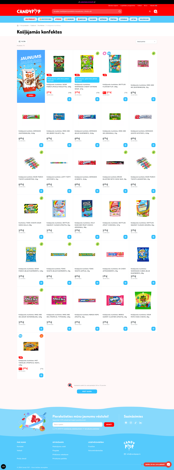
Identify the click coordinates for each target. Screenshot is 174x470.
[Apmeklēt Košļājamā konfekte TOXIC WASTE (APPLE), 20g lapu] (87, 254)
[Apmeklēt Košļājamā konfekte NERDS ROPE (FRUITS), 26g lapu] (87, 300)
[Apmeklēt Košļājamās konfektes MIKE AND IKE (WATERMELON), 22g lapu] (143, 64)
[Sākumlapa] (29, 12)
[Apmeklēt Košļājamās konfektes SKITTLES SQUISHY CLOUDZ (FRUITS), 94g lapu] (59, 209)
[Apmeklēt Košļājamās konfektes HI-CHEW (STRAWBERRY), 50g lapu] (115, 254)
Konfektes (41, 25)
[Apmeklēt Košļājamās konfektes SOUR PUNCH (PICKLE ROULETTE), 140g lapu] (59, 64)
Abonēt (109, 424)
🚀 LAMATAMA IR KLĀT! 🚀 (87, 2)
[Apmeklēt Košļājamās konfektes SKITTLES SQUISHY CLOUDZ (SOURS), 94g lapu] (143, 209)
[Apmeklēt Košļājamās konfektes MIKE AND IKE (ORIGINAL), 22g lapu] (115, 117)
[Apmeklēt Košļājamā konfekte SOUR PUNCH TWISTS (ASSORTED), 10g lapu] (143, 163)
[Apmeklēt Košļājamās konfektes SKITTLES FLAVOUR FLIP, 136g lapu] (115, 64)
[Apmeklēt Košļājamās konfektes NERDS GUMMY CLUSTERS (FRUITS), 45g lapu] (115, 300)
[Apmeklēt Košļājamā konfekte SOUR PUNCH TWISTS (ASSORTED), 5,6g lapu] (31, 163)
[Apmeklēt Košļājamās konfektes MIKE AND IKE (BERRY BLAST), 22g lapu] (59, 117)
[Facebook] (126, 423)
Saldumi (33, 25)
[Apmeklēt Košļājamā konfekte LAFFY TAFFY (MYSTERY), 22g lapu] (59, 163)
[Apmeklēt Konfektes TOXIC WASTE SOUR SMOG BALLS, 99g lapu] (31, 209)
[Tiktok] (136, 423)
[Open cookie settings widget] (3, 466)
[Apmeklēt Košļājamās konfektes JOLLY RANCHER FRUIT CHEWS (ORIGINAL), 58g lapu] (87, 209)
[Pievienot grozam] (69, 99)
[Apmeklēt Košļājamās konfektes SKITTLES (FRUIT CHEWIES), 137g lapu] (115, 209)
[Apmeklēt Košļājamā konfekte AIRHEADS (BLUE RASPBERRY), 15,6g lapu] (87, 117)
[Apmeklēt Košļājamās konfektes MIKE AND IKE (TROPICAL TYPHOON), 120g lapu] (59, 300)
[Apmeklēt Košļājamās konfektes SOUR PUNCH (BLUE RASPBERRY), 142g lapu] (31, 254)
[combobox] (146, 41)
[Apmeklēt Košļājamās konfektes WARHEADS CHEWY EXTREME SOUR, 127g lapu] (87, 64)
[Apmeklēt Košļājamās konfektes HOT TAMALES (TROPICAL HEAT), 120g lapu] (31, 346)
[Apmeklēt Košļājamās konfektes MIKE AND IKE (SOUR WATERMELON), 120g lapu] (31, 300)
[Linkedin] (140, 423)
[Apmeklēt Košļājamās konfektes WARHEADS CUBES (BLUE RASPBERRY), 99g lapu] (143, 254)
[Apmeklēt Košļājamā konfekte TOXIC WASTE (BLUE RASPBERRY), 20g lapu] (59, 254)
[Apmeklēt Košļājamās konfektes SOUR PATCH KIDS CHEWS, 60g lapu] (143, 300)
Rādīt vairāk (87, 391)
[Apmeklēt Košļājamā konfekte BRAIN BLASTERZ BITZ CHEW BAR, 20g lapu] (115, 163)
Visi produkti (24, 25)
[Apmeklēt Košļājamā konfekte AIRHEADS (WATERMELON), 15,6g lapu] (31, 117)
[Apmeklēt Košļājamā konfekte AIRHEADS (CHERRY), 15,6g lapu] (87, 163)
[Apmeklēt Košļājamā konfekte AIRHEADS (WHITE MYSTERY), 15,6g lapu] (143, 117)
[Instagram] (131, 423)
